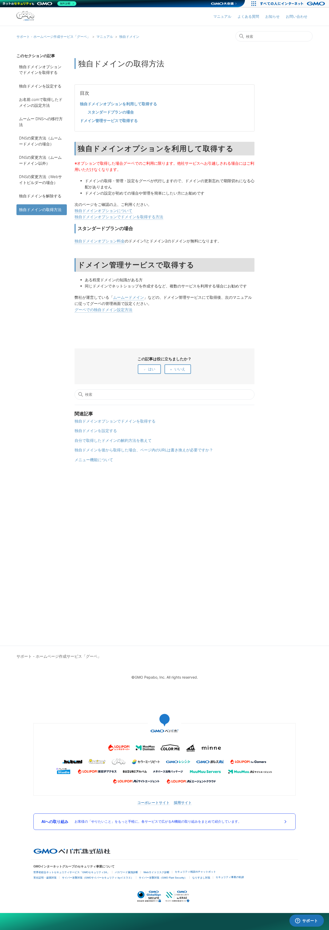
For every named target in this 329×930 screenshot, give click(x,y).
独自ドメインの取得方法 (40, 209)
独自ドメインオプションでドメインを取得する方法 (119, 216)
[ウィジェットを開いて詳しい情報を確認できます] (306, 921)
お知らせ (272, 16)
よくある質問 (248, 16)
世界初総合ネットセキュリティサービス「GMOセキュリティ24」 (71, 872)
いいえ (180, 369)
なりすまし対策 (201, 877)
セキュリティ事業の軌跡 (230, 877)
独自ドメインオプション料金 (100, 241)
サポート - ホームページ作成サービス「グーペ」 (53, 36)
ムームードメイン (128, 297)
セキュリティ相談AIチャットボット (195, 871)
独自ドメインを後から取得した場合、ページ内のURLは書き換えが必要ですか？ (144, 450)
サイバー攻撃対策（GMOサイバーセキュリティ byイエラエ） (97, 877)
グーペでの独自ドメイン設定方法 (103, 309)
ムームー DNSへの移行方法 (41, 121)
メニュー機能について (94, 459)
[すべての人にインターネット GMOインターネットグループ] (293, 3)
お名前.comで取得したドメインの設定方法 (40, 102)
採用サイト (183, 802)
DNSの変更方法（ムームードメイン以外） (40, 160)
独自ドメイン (129, 36)
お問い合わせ (296, 16)
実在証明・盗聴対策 (45, 877)
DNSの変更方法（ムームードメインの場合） (40, 141)
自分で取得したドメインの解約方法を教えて (113, 440)
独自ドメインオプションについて (103, 210)
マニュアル (222, 16)
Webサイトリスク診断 (156, 872)
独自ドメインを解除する (40, 196)
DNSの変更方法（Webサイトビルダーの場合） (40, 179)
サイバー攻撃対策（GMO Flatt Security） (163, 877)
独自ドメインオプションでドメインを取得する (40, 69)
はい (151, 369)
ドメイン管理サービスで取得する (109, 120)
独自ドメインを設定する (40, 86)
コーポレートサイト (153, 802)
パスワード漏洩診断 (126, 872)
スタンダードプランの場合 (111, 112)
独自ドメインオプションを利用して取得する (118, 103)
